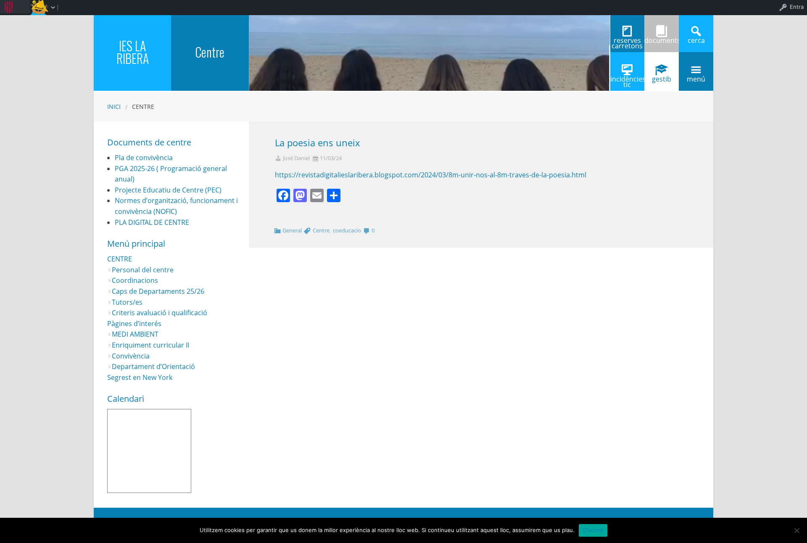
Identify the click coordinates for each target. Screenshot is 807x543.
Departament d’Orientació (153, 366)
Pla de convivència (144, 157)
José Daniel (296, 158)
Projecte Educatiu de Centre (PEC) (168, 190)
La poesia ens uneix (317, 143)
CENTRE (119, 259)
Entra (797, 6)
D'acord (593, 530)
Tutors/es (127, 302)
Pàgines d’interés (134, 323)
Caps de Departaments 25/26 (158, 291)
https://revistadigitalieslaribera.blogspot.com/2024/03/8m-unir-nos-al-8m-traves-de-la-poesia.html (430, 174)
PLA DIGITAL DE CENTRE (152, 222)
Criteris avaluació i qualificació (159, 312)
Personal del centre (143, 269)
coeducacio (347, 230)
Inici (114, 107)
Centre (209, 51)
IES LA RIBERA (132, 52)
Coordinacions (135, 280)
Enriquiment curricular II (150, 345)
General (292, 230)
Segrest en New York (139, 377)
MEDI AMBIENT (135, 334)
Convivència (131, 356)
